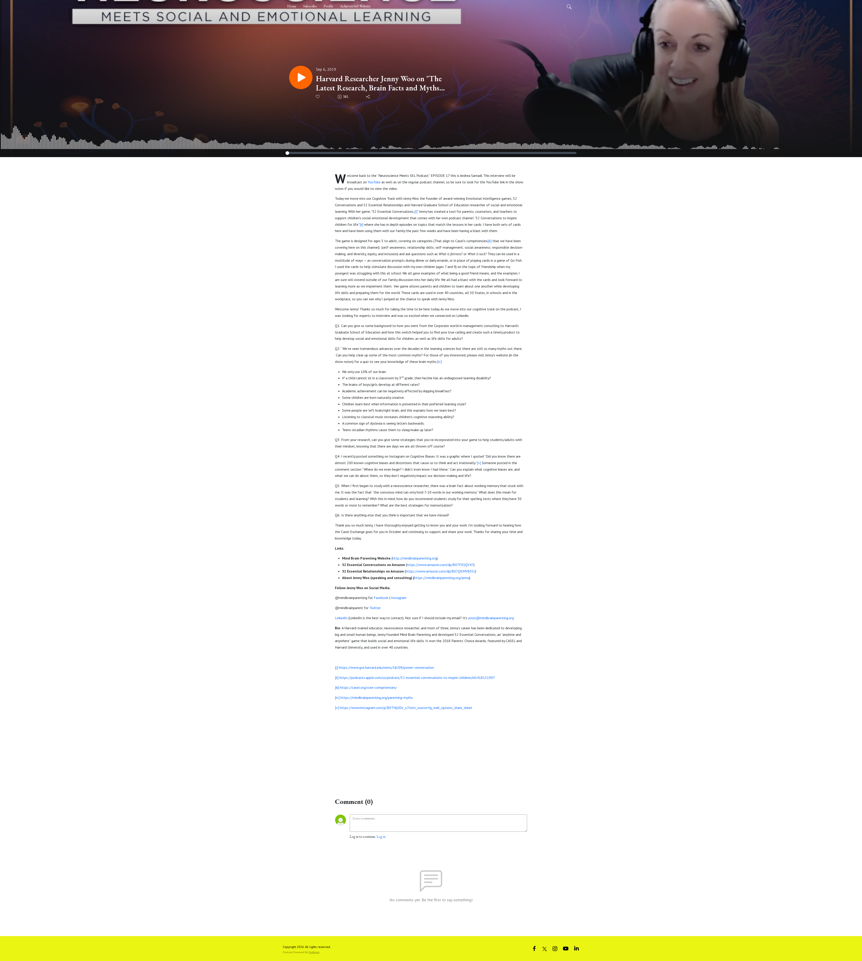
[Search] (569, 6)
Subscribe (310, 6)
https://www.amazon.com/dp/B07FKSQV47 (440, 564)
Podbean (313, 952)
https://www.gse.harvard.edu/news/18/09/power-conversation (386, 667)
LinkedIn (341, 618)
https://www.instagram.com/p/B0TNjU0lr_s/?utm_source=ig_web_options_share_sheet (406, 707)
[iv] (439, 361)
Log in (381, 836)
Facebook (381, 597)
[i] (415, 211)
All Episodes (302, 20)
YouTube (374, 182)
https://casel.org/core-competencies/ (368, 687)
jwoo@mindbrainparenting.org (491, 618)
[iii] (489, 241)
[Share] (368, 96)
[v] (479, 463)
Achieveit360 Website (355, 6)
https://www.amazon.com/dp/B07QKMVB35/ (440, 571)
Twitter (375, 608)
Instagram (399, 597)
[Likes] (318, 96)
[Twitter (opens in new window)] (544, 948)
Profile (328, 6)
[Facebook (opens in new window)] (534, 948)
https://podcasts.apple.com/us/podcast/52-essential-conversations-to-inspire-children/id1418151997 (417, 677)
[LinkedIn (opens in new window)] (576, 948)
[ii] (361, 224)
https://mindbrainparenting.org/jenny (441, 577)
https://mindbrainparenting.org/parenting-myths (377, 697)
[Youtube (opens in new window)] (565, 948)
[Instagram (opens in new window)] (555, 948)
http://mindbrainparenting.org (414, 558)
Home (291, 6)
